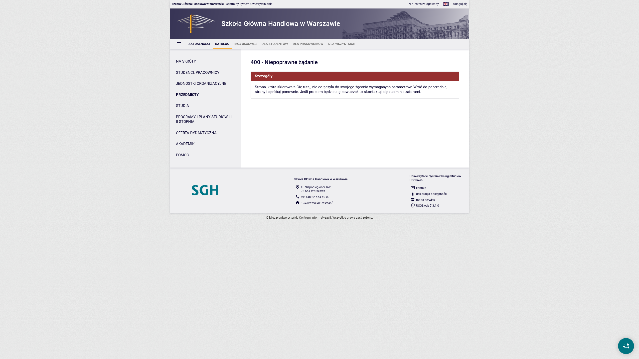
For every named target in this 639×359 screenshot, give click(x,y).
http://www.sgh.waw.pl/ (317, 202)
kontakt (421, 188)
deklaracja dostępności (431, 194)
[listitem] (199, 44)
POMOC (182, 155)
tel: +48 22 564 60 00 (315, 197)
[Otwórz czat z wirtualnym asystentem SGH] (626, 346)
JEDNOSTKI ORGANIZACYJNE (201, 83)
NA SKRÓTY (186, 61)
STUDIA (182, 105)
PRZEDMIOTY (187, 94)
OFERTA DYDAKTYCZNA (196, 133)
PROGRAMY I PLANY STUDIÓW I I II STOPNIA (204, 119)
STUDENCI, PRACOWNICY (197, 72)
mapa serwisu (425, 200)
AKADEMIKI (185, 144)
